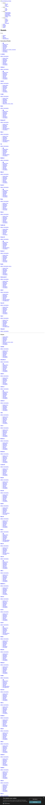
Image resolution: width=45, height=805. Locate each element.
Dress (4, 49)
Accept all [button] (35, 802)
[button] (15, 803)
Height (4, 44)
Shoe (4, 48)
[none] (4, 2)
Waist (4, 46)
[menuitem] (6, 4)
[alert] (22, 800)
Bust (4, 45)
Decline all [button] (35, 799)
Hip (3, 47)
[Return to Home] (5, 0)
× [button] (43, 797)
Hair (3, 50)
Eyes (4, 51)
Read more (5, 802)
